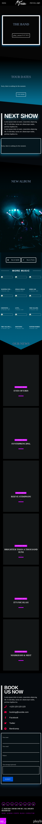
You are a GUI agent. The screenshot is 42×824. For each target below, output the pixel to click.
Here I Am (32, 289)
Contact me (30, 813)
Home (4, 813)
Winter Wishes (34, 327)
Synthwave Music (20, 387)
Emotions (18, 327)
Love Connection (19, 308)
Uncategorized (21, 493)
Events (16, 813)
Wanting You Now (5, 289)
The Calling (33, 308)
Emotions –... (5, 308)
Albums (10, 813)
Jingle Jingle (20, 289)
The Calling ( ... (6, 327)
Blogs (22, 813)
